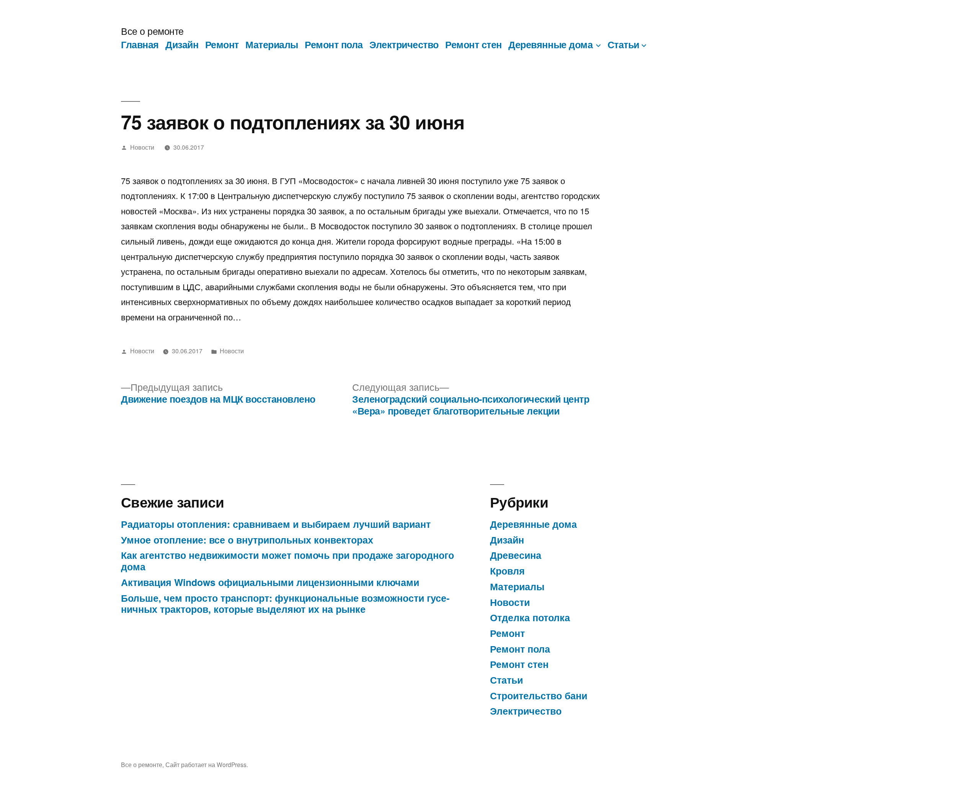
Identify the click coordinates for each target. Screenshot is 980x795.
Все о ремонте (152, 31)
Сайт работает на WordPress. (206, 764)
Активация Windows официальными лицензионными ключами (270, 582)
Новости (142, 147)
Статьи (623, 44)
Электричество (404, 44)
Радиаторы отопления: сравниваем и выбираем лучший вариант (276, 524)
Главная (140, 44)
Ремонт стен (473, 44)
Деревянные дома (550, 44)
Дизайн (181, 44)
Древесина (515, 555)
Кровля (507, 571)
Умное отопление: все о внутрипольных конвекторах (247, 540)
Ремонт (222, 44)
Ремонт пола (334, 44)
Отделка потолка (530, 617)
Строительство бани (538, 695)
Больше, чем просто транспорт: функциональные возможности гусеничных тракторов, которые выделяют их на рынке (285, 603)
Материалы (271, 44)
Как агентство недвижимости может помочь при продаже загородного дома (287, 560)
